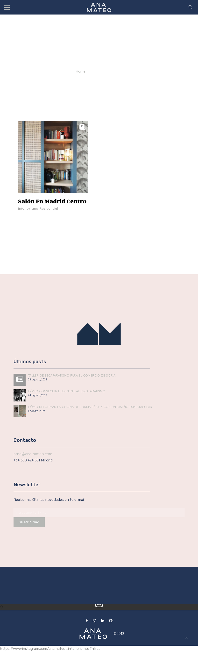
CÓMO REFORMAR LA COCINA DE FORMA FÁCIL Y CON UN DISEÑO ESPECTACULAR (90, 407)
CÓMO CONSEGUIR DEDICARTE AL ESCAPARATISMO (66, 391)
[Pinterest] (111, 620)
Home (80, 71)
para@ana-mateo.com (33, 454)
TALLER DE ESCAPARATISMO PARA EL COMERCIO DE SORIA (71, 375)
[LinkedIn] (102, 620)
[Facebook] (87, 620)
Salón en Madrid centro (52, 201)
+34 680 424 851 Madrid (33, 460)
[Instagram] (94, 620)
